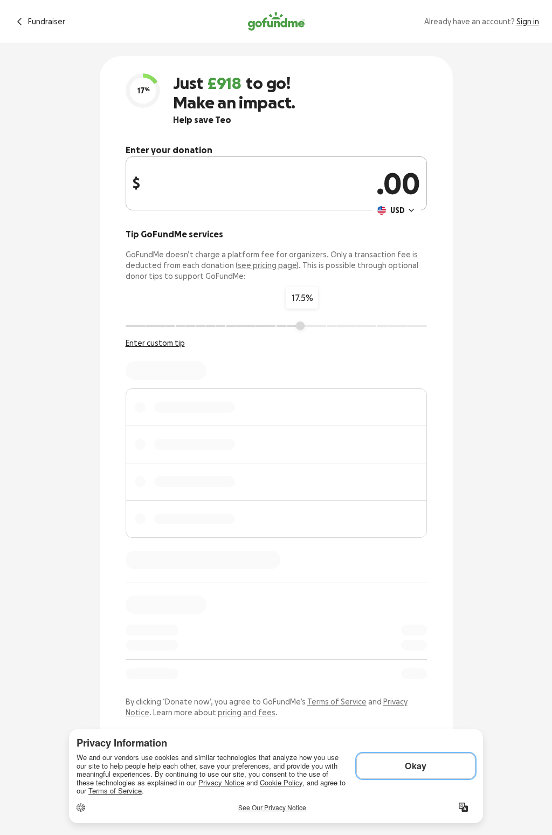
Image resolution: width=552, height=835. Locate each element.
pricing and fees (246, 712)
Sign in (527, 21)
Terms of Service (337, 701)
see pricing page (267, 265)
